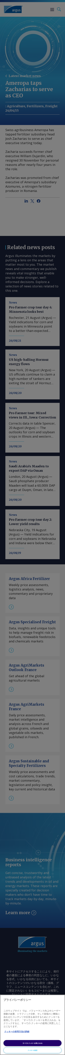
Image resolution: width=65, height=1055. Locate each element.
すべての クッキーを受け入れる (32, 1043)
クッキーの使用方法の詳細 (16, 1031)
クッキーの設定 (32, 1050)
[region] (32, 1025)
